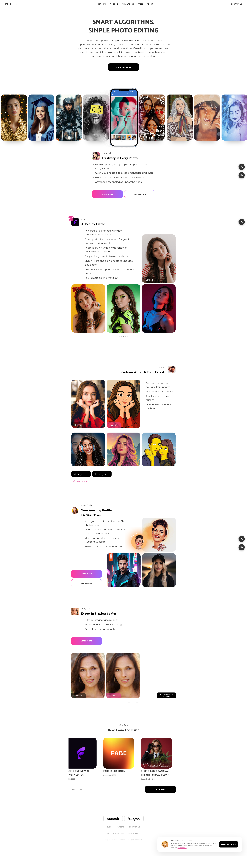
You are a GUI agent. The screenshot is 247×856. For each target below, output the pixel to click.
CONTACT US (236, 4)
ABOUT (150, 4)
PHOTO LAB (101, 4)
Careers (120, 827)
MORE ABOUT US (123, 67)
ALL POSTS (160, 789)
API (108, 833)
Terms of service (134, 833)
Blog (109, 827)
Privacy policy (118, 833)
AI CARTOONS (128, 4)
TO (12, 4)
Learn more (107, 194)
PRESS (140, 4)
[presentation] (129, 703)
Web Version (82, 481)
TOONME (114, 4)
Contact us (134, 827)
